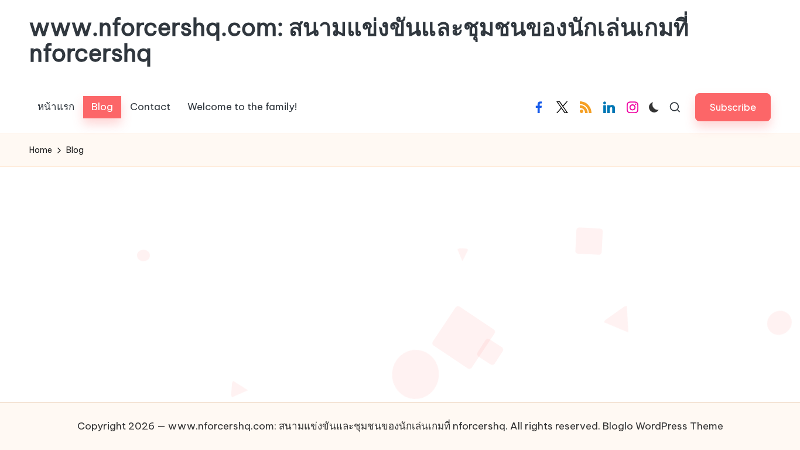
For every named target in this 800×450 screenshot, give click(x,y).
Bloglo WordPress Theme (663, 426)
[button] (733, 107)
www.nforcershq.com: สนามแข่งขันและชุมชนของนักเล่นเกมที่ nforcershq (359, 40)
